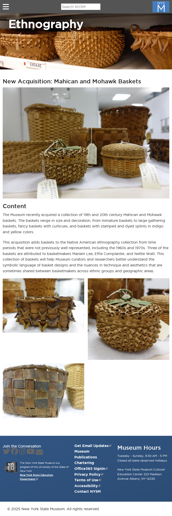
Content (14, 206)
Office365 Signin (89, 468)
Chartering (84, 463)
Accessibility (86, 486)
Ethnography (46, 23)
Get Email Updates (91, 446)
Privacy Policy (87, 474)
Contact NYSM (87, 491)
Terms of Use (86, 480)
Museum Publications (85, 454)
